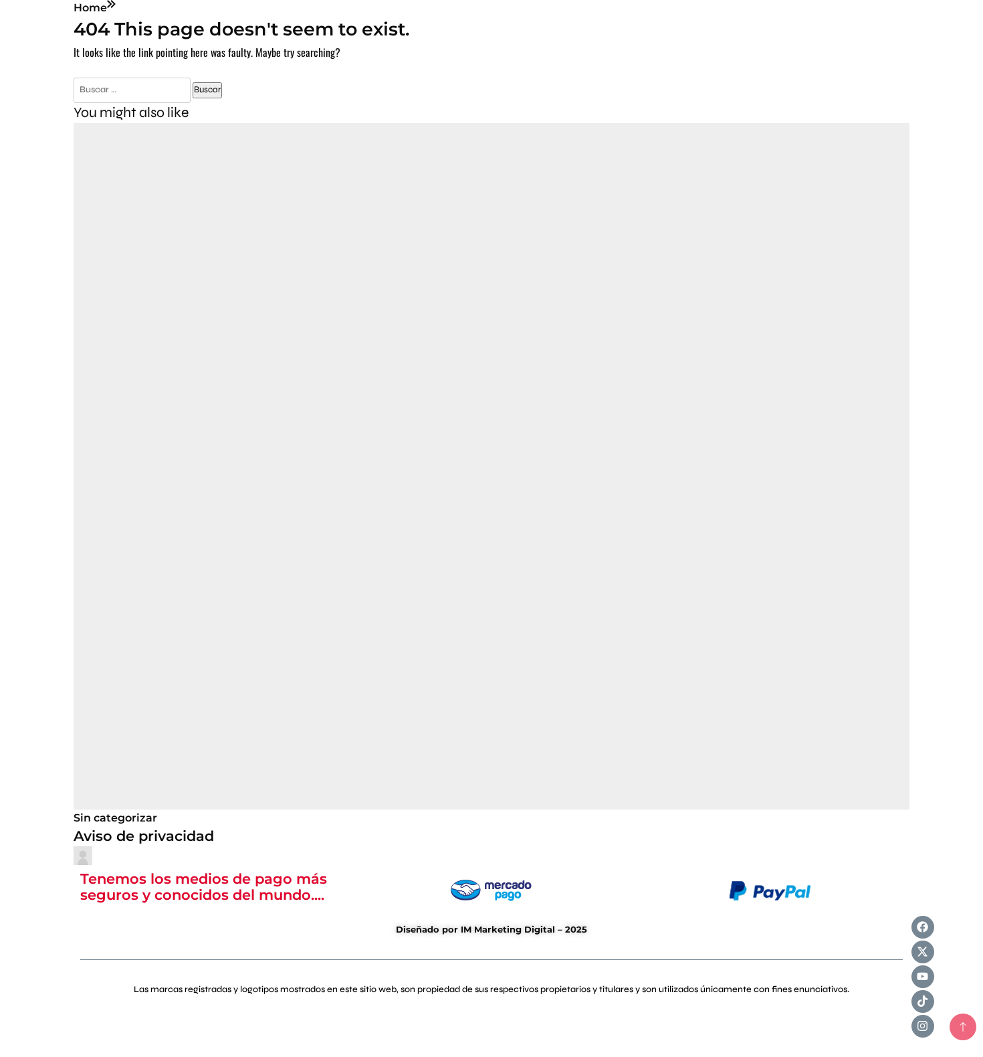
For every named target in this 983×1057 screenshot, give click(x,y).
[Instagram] (922, 1026)
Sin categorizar (115, 817)
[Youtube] (922, 976)
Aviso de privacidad (144, 835)
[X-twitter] (922, 952)
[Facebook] (922, 927)
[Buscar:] (133, 88)
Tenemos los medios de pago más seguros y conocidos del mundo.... (203, 886)
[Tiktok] (922, 1001)
